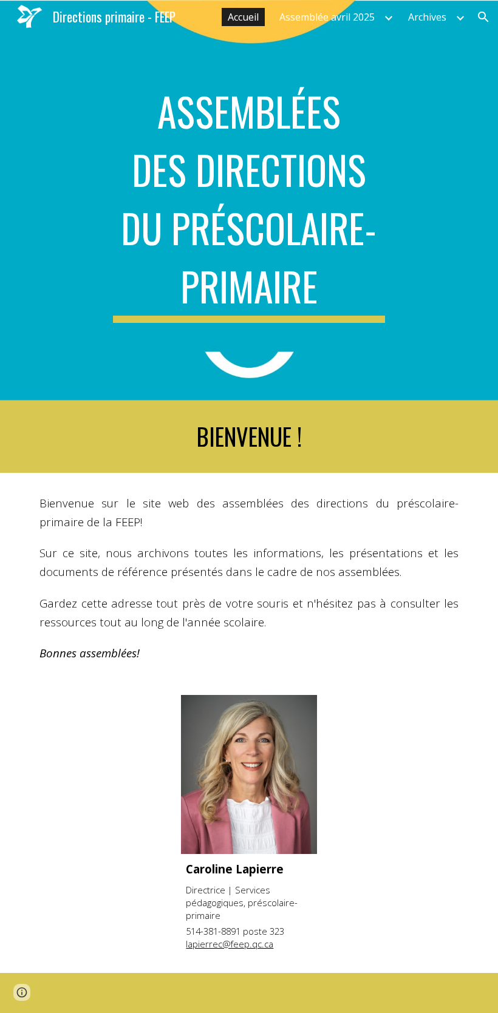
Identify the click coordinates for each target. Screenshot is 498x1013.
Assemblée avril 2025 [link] (327, 17)
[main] (249, 200)
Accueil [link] (243, 17)
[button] (483, 17)
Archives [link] (427, 17)
